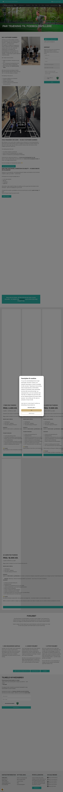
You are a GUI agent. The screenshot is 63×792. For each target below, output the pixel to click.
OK (31, 410)
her (34, 405)
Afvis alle (31, 413)
